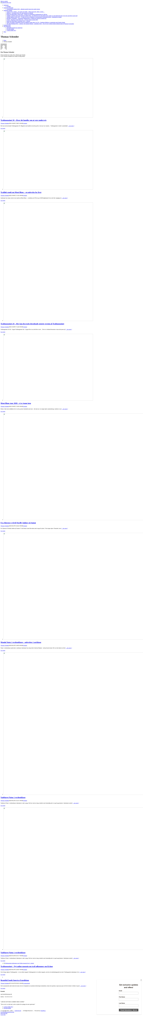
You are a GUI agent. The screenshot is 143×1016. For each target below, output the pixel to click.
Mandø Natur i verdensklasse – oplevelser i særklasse (21, 642)
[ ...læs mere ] (71, 126)
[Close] (141, 980)
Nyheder (25, 123)
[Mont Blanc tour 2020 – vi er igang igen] (48, 400)
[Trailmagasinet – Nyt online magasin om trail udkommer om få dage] (19, 963)
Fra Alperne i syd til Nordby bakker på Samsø (18, 523)
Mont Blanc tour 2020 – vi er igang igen (16, 403)
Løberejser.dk (18, 1010)
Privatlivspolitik (7, 1008)
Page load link (4, 1013)
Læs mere (3, 128)
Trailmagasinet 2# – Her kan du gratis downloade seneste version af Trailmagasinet (32, 324)
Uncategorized (26, 983)
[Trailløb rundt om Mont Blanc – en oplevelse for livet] (48, 189)
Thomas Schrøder (5, 123)
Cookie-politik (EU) (8, 1006)
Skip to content (4, 1)
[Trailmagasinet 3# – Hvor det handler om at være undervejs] (48, 117)
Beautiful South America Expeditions (15, 980)
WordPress (43, 1010)
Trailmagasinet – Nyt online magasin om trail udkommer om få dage (27, 966)
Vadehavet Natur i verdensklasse (13, 797)
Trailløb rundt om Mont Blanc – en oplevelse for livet (21, 192)
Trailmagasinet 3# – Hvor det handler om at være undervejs (23, 120)
